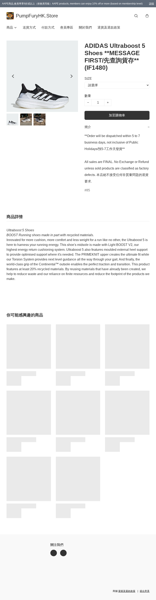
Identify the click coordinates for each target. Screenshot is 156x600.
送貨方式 (29, 27)
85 (88, 190)
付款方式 (47, 27)
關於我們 (85, 27)
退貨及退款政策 (109, 27)
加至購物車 (117, 115)
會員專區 (66, 27)
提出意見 (145, 591)
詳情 (151, 3)
